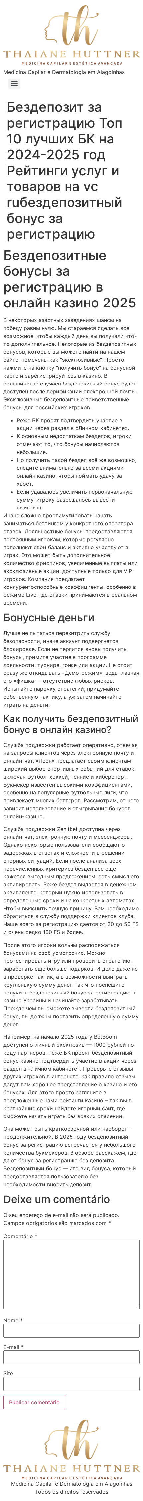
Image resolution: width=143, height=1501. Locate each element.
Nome (13, 1320)
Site (8, 1373)
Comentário (20, 1236)
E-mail (13, 1347)
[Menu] (14, 84)
